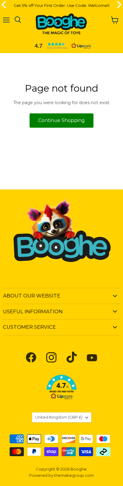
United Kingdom (58, 417)
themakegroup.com (74, 475)
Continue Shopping (61, 120)
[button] (61, 45)
